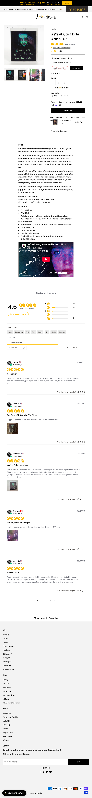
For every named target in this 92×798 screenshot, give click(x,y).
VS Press (6, 699)
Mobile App (6, 725)
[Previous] (7, 28)
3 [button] (46, 600)
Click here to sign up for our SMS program (16, 754)
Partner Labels (7, 691)
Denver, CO (6, 658)
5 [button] (54, 600)
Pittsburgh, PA (7, 661)
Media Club (6, 721)
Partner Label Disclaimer (59, 131)
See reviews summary (61, 47)
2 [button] (41, 600)
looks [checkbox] (10, 332)
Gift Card (6, 683)
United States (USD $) (10, 9)
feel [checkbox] (27, 332)
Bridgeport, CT (7, 654)
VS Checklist (7, 713)
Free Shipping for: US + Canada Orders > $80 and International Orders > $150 (38, 9)
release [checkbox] (62, 332)
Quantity (54, 78)
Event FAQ (67, 3)
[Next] (12, 28)
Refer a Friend (7, 736)
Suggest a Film (8, 732)
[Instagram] (43, 772)
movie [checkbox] (53, 332)
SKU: (52, 73)
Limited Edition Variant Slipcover (62, 63)
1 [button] (37, 600)
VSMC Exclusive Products (11, 703)
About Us (6, 634)
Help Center (6, 650)
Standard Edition (76, 68)
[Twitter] (46, 772)
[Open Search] (83, 17)
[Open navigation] (13, 17)
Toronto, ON (7, 665)
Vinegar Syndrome (9, 695)
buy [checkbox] (33, 332)
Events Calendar (8, 646)
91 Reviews (70, 44)
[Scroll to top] (87, 793)
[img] (51, 44)
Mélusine (6, 740)
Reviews (5, 728)
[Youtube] (50, 772)
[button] (60, 304)
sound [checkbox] (40, 332)
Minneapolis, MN (8, 669)
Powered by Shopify (35, 793)
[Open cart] (87, 17)
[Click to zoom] (40, 28)
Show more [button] (11, 337)
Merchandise (7, 687)
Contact (5, 642)
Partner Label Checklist (10, 717)
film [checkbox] (47, 332)
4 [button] (50, 600)
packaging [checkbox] (19, 332)
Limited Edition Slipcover (60, 68)
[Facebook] (41, 772)
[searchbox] (32, 343)
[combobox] (76, 348)
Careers (5, 638)
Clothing (5, 679)
